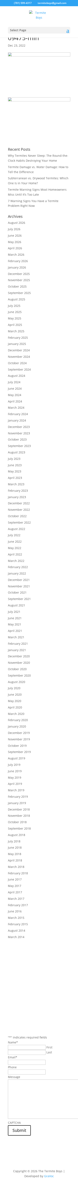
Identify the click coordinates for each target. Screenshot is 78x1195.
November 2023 (19, 433)
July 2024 (14, 382)
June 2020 (15, 694)
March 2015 (16, 918)
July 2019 (14, 765)
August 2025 (16, 299)
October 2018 (17, 822)
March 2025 (16, 331)
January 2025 (17, 344)
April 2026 (15, 248)
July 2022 (14, 535)
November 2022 (19, 510)
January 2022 (17, 573)
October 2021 (17, 592)
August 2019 (16, 758)
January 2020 (17, 726)
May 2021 (14, 624)
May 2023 (14, 471)
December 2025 (19, 274)
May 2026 (14, 242)
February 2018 (18, 873)
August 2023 (16, 452)
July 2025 (14, 306)
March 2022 (16, 561)
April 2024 (15, 401)
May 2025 (14, 318)
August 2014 (16, 930)
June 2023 (15, 465)
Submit (19, 1130)
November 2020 (19, 663)
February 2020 (18, 720)
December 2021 (19, 580)
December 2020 (19, 656)
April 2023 (15, 478)
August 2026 (16, 223)
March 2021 (16, 637)
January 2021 (17, 650)
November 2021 (19, 586)
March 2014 (16, 937)
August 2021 (16, 605)
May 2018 (14, 854)
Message (14, 1077)
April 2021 (15, 631)
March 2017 (16, 899)
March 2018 (16, 867)
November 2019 (19, 739)
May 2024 (14, 395)
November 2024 (19, 357)
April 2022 (15, 554)
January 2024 (17, 420)
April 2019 (15, 784)
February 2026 (18, 261)
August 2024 (16, 376)
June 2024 (15, 388)
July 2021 (14, 612)
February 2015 (18, 924)
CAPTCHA (14, 1123)
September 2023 (19, 446)
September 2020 (19, 675)
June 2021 (15, 618)
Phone (12, 1067)
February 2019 (18, 797)
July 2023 (14, 459)
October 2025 (17, 286)
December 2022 (19, 503)
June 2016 (15, 911)
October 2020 (17, 669)
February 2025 (18, 338)
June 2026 (15, 235)
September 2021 (19, 599)
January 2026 (17, 267)
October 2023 (17, 439)
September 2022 (19, 522)
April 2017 (15, 892)
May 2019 (14, 777)
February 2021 (18, 644)
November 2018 (19, 816)
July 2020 (14, 688)
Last (49, 1052)
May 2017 (14, 886)
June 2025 (15, 312)
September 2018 (19, 828)
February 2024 (18, 414)
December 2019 (19, 733)
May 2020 (14, 701)
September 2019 (19, 752)
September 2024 (19, 369)
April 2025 (15, 325)
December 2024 (19, 350)
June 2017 (15, 879)
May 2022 (14, 548)
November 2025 (19, 280)
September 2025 (19, 293)
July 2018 (14, 841)
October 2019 (17, 746)
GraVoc (49, 1176)
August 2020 (16, 682)
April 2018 (15, 860)
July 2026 (14, 229)
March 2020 (16, 714)
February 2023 (18, 491)
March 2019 (16, 790)
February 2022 (18, 567)
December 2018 (19, 809)
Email (12, 1057)
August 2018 (16, 835)
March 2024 (16, 408)
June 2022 (15, 541)
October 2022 (17, 516)
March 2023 (16, 484)
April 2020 (15, 707)
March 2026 (16, 255)
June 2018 (15, 847)
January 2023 (17, 497)
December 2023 (19, 427)
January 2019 (17, 803)
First (49, 1047)
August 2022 (16, 529)
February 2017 (18, 905)
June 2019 (15, 771)
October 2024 (17, 363)
